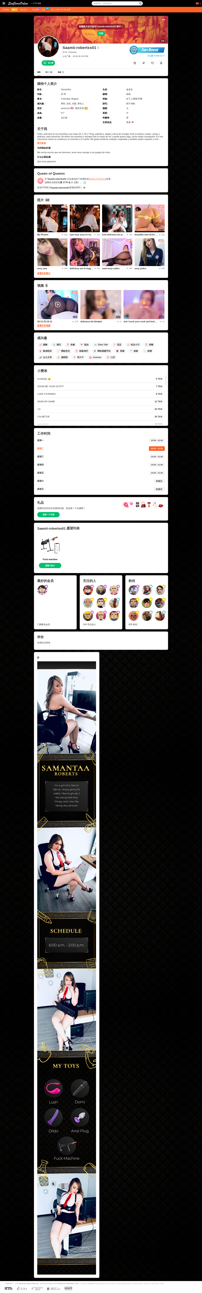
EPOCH (62, 1283)
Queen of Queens (97, 179)
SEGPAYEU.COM (72, 1283)
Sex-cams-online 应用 (60, 10)
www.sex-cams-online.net (28, 1283)
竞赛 (43, 10)
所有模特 (5, 10)
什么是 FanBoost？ (156, 56)
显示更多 (41, 143)
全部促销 (35, 10)
